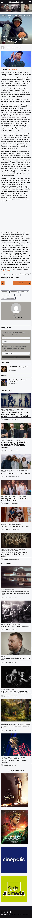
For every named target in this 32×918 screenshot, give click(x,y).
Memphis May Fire (17, 439)
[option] (5, 8)
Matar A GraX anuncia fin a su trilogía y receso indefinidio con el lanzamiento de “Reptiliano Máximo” (16, 692)
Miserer (15, 624)
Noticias (11, 589)
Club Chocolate (9, 523)
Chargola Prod (9, 409)
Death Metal (4, 550)
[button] (2, 1)
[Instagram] (4, 912)
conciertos (9, 624)
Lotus (6, 496)
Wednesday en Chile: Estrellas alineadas (15, 526)
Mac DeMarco (23, 291)
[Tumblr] (7, 912)
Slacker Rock (4, 524)
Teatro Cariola (11, 410)
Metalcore (24, 439)
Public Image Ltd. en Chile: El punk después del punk (18, 367)
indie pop (14, 291)
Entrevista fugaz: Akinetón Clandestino (17, 380)
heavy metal (17, 409)
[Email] (10, 912)
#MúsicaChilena (5, 589)
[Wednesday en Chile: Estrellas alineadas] (16, 514)
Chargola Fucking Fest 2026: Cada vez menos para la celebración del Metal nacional (14, 554)
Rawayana (24, 496)
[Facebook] (1, 912)
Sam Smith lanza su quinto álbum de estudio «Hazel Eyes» (15, 659)
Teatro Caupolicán (8, 298)
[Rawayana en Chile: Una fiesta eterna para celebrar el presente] (16, 487)
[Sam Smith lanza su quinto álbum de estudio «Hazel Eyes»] (16, 643)
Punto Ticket (7, 271)
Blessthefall (8, 439)
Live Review (3, 757)
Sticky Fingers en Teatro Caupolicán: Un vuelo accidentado (13, 761)
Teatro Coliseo (9, 440)
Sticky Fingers (24, 470)
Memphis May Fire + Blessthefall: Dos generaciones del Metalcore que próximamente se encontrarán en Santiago (14, 445)
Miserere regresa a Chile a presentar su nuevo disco (15, 626)
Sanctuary (3, 410)
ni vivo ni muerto (7, 295)
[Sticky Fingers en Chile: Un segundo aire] (16, 461)
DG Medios (7, 470)
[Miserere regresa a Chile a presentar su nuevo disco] (16, 612)
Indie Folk (5, 291)
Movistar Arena (13, 496)
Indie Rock (13, 470)
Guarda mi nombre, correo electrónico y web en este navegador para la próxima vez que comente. (14, 348)
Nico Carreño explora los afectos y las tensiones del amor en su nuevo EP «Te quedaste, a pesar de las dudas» (15, 593)
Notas (4, 37)
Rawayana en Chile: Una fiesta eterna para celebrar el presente (15, 499)
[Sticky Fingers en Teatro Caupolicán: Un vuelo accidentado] (16, 744)
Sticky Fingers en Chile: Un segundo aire (15, 473)
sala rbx (20, 624)
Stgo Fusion (12, 524)
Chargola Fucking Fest (11, 549)
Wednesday (19, 524)
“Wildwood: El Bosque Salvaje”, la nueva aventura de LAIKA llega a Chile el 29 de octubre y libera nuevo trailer (15, 726)
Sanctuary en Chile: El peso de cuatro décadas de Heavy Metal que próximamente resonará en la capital (14, 414)
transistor (17, 440)
